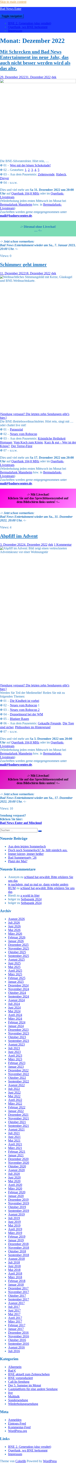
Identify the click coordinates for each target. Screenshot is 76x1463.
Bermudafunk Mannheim (16, 204)
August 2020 (16, 1170)
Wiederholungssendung (23, 1404)
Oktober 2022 (17, 1077)
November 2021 (18, 1118)
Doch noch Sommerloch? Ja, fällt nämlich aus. (37, 850)
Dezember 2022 (18, 1070)
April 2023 (15, 1055)
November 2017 (18, 1292)
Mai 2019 (14, 1225)
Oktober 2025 (17, 952)
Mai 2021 (14, 1140)
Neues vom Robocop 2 (25, 709)
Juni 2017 (14, 1310)
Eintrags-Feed (17, 1423)
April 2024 (15, 1015)
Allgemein (14, 1367)
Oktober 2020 (17, 1166)
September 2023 (18, 1041)
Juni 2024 (14, 1007)
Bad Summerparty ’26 (22, 857)
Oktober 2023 (17, 1037)
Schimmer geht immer (23, 264)
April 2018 (15, 1273)
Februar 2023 (16, 1063)
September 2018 (18, 1255)
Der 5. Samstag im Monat (24, 1385)
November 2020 (18, 1162)
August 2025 (16, 959)
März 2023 (15, 1059)
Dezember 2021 (18, 1114)
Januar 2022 (16, 1111)
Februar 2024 (16, 1022)
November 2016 (18, 1336)
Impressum (15, 30)
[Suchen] (40, 831)
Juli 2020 (14, 1173)
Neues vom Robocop (23, 434)
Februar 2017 (16, 1325)
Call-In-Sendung (18, 1381)
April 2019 (15, 1229)
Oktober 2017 (17, 1295)
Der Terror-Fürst (21, 446)
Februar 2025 (16, 978)
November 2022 (18, 1074)
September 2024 (18, 996)
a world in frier (30, 895)
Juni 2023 (14, 1052)
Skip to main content (13, 1)
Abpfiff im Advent (19, 536)
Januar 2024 (16, 1026)
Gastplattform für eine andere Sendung (33, 1389)
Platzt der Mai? (17, 861)
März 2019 (15, 1233)
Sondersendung (18, 1400)
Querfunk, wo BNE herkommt (27, 27)
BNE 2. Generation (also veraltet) (29, 23)
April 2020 (15, 1185)
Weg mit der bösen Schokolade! (30, 165)
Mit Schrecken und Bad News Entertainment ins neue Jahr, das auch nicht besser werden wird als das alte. (35, 60)
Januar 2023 (16, 1066)
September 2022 (18, 1081)
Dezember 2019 (18, 1199)
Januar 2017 (16, 1329)
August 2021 (16, 1129)
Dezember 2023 (18, 1029)
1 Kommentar (63, 544)
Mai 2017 (14, 1314)
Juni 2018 (14, 1266)
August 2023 (16, 1044)
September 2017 (18, 1299)
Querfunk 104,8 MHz (25, 193)
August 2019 (16, 1214)
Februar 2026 (16, 937)
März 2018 (15, 1277)
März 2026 (15, 933)
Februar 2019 (16, 1236)
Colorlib (20, 1461)
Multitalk (14, 1396)
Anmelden (14, 1420)
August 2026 (16, 919)
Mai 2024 (14, 1011)
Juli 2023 (14, 1048)
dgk (53, 77)
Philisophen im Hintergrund (32, 727)
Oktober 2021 (17, 1122)
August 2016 (16, 1347)
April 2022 (15, 1100)
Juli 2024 (14, 1004)
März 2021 (15, 1148)
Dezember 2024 (18, 985)
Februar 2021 (16, 1151)
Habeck (61, 174)
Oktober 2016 (17, 1340)
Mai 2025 (14, 967)
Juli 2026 (14, 922)
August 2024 (16, 1000)
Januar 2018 (16, 1284)
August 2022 (16, 1085)
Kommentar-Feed (19, 1427)
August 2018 (16, 1258)
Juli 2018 (14, 1262)
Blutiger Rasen (19, 719)
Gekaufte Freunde (49, 723)
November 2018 (18, 1247)
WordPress (50, 1461)
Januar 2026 (16, 941)
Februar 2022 (16, 1107)
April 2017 (15, 1318)
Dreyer (4, 178)
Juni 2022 (14, 1092)
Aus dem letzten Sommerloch (27, 846)
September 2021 (18, 1125)
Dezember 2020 (18, 1159)
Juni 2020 (14, 1177)
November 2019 (18, 1203)
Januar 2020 (16, 1196)
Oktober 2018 (17, 1251)
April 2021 (15, 1144)
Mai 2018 (14, 1270)
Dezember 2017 (18, 1288)
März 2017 (15, 1321)
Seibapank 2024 (31, 899)
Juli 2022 (14, 1089)
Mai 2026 (14, 930)
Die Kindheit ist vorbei (24, 700)
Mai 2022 (14, 1096)
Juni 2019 (14, 1222)
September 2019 (18, 1210)
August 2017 (16, 1303)
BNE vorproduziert (20, 1378)
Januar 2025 (16, 981)
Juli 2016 (14, 1351)
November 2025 (18, 948)
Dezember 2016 (18, 1332)
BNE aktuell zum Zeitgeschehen (29, 1374)
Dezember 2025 (18, 944)
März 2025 (15, 974)
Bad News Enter (10, 8)
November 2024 (18, 989)
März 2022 (15, 1103)
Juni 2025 (14, 963)
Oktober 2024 (17, 992)
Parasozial (16, 429)
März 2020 (15, 1188)
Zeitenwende (46, 174)
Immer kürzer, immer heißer (26, 854)
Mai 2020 (14, 1181)
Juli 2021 (14, 1133)
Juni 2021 (14, 1137)
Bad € (12, 1370)
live (10, 1392)
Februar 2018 (16, 1281)
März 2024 (15, 1018)
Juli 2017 (14, 1306)
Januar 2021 (16, 1155)
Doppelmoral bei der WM (26, 714)
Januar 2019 (16, 1240)
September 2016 (18, 1343)
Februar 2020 (16, 1192)
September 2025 (18, 956)
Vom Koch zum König (28, 442)
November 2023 (18, 1033)
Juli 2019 (14, 1218)
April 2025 (15, 970)
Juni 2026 (14, 926)
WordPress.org (17, 1431)
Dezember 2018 (18, 1244)
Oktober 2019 (17, 1207)
